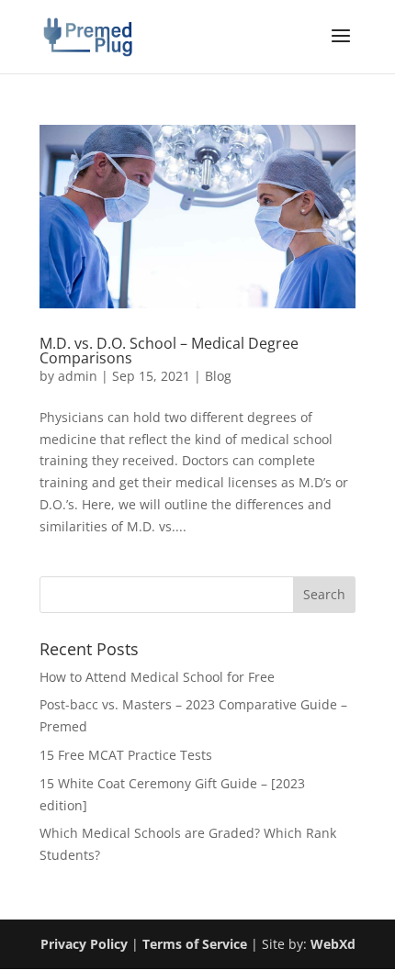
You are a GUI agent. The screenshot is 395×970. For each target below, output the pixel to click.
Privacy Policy (84, 944)
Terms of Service (194, 944)
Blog (218, 376)
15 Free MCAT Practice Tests (126, 755)
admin (77, 376)
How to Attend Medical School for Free (157, 677)
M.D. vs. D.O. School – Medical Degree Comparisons (169, 350)
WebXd (333, 944)
